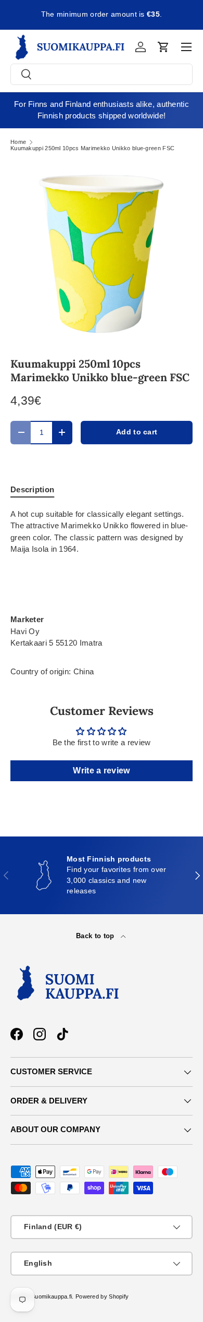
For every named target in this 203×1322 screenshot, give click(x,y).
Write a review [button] (101, 770)
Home (18, 142)
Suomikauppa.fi (51, 1296)
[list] (101, 253)
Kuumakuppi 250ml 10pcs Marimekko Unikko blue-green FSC (92, 148)
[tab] (32, 489)
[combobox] (101, 74)
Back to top (96, 936)
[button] (163, 46)
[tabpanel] (101, 578)
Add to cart (136, 432)
